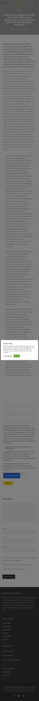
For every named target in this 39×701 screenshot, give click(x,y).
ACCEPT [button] (17, 356)
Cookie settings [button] (8, 356)
